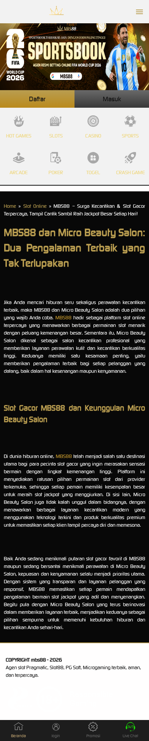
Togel (93, 172)
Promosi (93, 735)
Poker (56, 172)
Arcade (19, 172)
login (56, 735)
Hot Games (18, 136)
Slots (56, 136)
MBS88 (63, 317)
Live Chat (130, 735)
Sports (130, 136)
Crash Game (130, 172)
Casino (93, 136)
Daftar (37, 99)
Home (10, 206)
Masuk (112, 99)
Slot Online (35, 206)
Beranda (18, 735)
